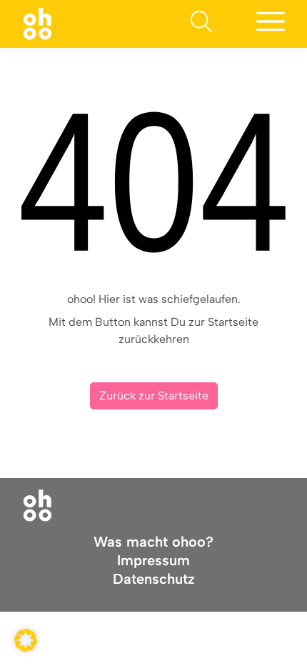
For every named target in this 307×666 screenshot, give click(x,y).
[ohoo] (37, 23)
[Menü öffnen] (271, 23)
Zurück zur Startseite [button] (153, 395)
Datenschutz (154, 578)
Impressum (153, 560)
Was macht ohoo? (153, 541)
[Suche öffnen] (201, 24)
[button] (25, 640)
